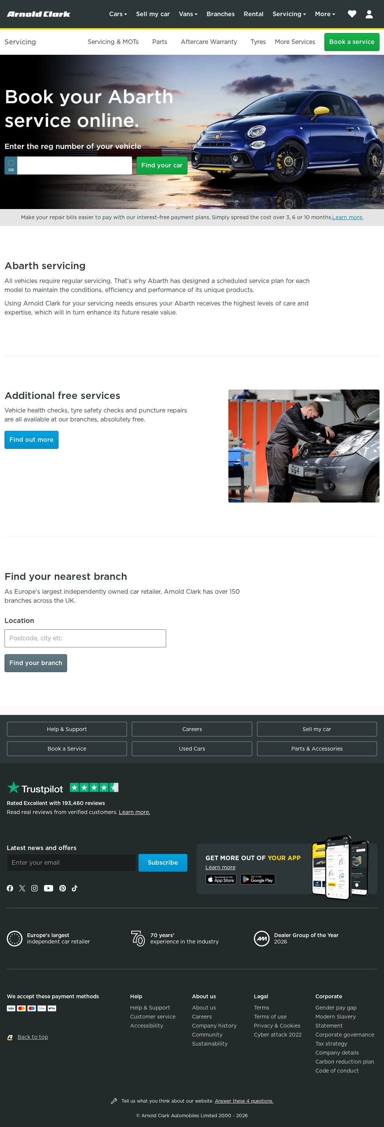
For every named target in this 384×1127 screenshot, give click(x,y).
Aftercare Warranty (209, 41)
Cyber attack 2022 (278, 1035)
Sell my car (153, 14)
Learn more (221, 867)
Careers (192, 729)
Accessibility (146, 1026)
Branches (221, 14)
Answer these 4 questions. (244, 1101)
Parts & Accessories (317, 749)
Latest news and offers (41, 848)
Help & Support (67, 729)
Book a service (352, 41)
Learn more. (347, 217)
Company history (214, 1026)
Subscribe (163, 862)
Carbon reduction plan (344, 1062)
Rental (254, 14)
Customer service (153, 1017)
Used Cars (192, 749)
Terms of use (270, 1017)
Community (207, 1035)
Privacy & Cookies (277, 1026)
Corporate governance (344, 1035)
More (323, 14)
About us (204, 1008)
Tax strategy (331, 1044)
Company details (337, 1053)
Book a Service (67, 749)
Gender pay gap (336, 1008)
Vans (186, 14)
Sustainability (210, 1044)
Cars (116, 14)
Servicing (287, 14)
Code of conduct (337, 1071)
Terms (261, 1008)
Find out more (31, 439)
